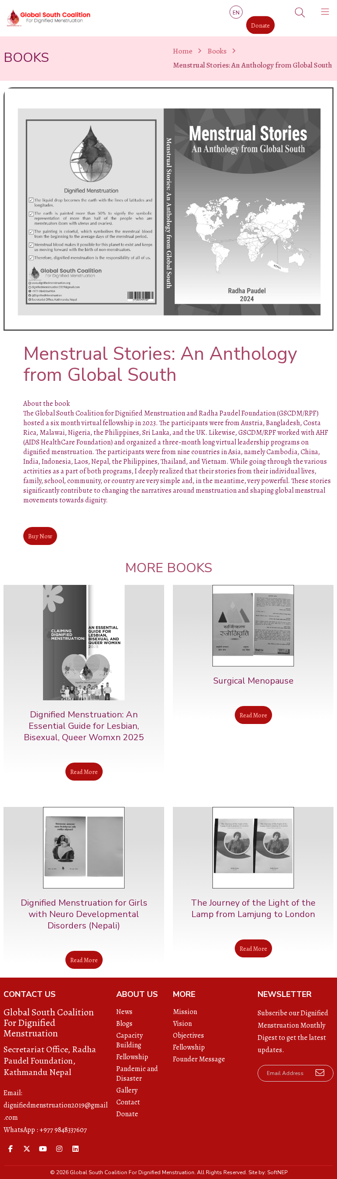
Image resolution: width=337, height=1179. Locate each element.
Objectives (188, 1035)
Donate (260, 25)
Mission (185, 1012)
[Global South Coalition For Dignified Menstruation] (47, 18)
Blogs (124, 1023)
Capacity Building (129, 1040)
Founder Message (199, 1059)
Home (182, 51)
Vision (182, 1023)
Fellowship (132, 1057)
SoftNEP (277, 1172)
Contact (128, 1102)
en (236, 12)
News (124, 1012)
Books (217, 51)
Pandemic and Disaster (137, 1073)
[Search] (300, 13)
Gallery (126, 1090)
